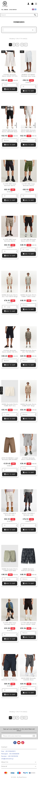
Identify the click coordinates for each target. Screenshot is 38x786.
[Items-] (32, 3)
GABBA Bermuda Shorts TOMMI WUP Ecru (10, 405)
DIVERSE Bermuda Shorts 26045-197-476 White (9, 75)
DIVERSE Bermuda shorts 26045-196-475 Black (9, 351)
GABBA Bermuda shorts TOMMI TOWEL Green (28, 295)
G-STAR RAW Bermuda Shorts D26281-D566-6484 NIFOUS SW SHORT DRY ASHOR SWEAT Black (28, 623)
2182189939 (13, 9)
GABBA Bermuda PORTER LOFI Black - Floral (28, 569)
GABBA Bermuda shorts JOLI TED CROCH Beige (10, 295)
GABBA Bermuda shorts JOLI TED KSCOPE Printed (28, 351)
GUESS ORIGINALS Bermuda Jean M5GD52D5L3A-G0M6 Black (28, 514)
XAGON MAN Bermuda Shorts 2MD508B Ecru (28, 130)
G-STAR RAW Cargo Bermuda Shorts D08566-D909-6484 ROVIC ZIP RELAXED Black (10, 623)
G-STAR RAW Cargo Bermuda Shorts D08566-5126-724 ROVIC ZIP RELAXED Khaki (28, 184)
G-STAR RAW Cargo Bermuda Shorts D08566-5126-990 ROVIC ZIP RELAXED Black (10, 184)
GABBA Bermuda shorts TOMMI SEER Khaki (10, 569)
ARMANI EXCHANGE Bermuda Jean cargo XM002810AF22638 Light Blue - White (28, 75)
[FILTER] (1, 393)
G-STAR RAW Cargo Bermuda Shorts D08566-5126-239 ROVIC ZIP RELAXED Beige (10, 240)
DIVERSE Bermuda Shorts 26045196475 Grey (28, 458)
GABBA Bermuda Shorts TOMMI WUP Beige (28, 405)
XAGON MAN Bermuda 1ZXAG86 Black (28, 679)
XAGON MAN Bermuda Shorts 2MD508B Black (9, 130)
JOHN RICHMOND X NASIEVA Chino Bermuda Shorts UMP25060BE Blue (9, 679)
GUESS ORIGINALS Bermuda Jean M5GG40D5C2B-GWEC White (9, 514)
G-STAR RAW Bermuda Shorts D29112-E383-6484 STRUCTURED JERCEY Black (28, 240)
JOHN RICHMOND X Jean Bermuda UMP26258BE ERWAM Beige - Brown (9, 458)
